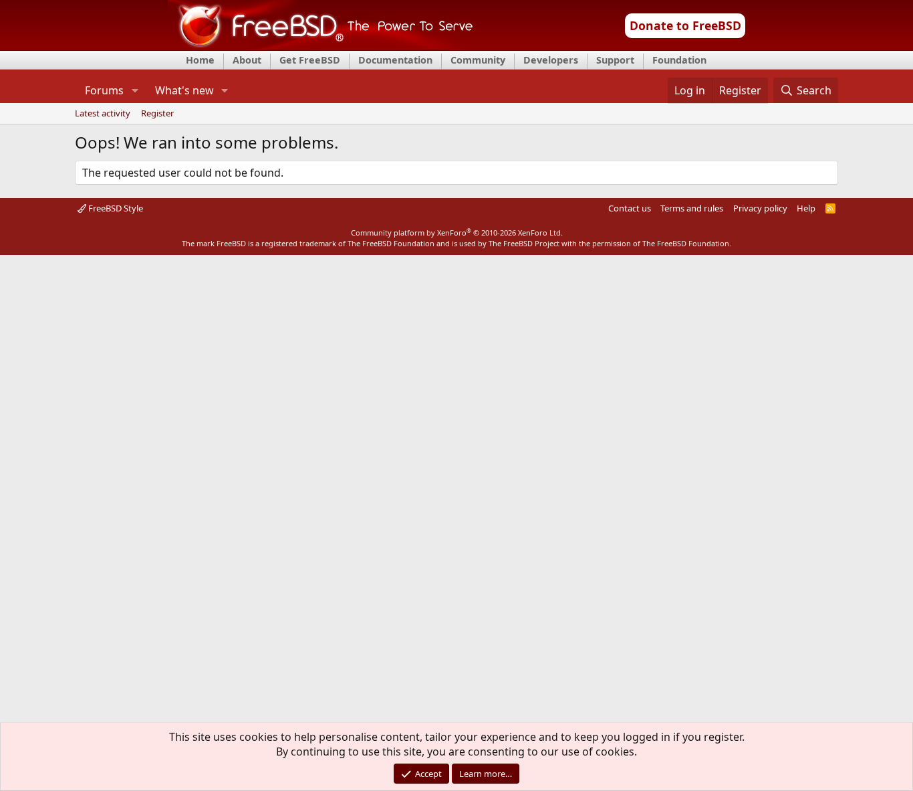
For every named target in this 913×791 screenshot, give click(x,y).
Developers (550, 60)
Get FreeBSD (309, 60)
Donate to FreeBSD (685, 25)
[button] (134, 90)
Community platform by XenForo (457, 233)
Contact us (629, 208)
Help (806, 208)
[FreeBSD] (320, 46)
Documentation (395, 60)
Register (157, 114)
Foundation (679, 60)
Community (477, 60)
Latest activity (102, 114)
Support (615, 60)
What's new (184, 90)
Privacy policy (760, 208)
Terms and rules (691, 208)
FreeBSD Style (114, 208)
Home (200, 60)
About (247, 60)
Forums (104, 90)
